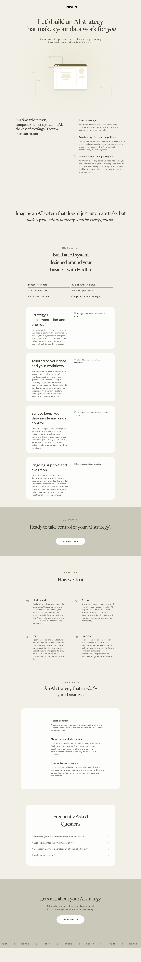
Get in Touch (69, 919)
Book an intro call (70, 541)
